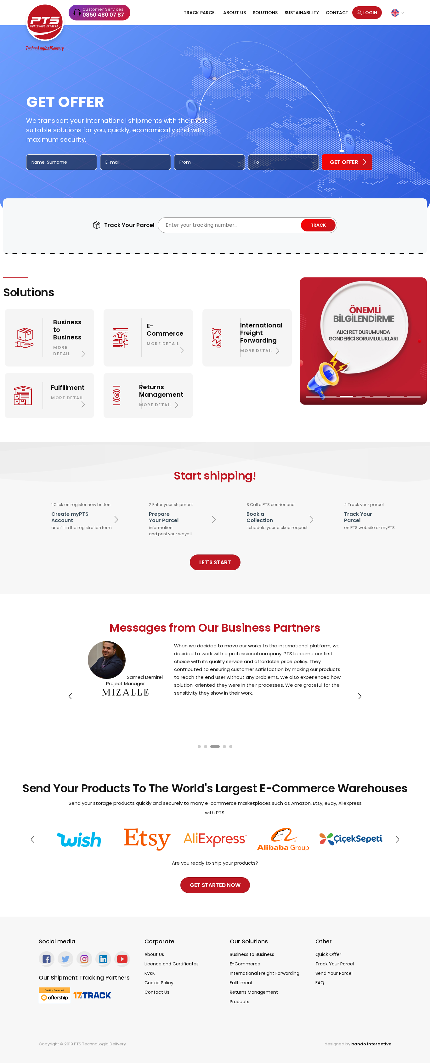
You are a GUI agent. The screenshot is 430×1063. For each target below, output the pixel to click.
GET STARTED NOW (215, 885)
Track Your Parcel (334, 964)
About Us (154, 954)
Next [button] (360, 696)
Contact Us (156, 992)
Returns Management (254, 992)
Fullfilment (241, 983)
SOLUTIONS (265, 12)
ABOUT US (234, 12)
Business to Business (252, 954)
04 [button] (363, 396)
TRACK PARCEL (200, 12)
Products (239, 1001)
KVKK (149, 973)
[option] (363, 341)
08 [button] (334, 397)
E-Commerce (245, 964)
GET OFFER (344, 162)
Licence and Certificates (171, 964)
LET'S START (215, 562)
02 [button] (330, 396)
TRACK (318, 225)
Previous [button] (70, 696)
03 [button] (346, 396)
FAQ (319, 983)
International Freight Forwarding (264, 973)
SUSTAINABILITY (302, 12)
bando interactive (371, 1044)
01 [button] (313, 396)
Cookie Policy (158, 983)
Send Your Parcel (334, 973)
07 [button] (414, 396)
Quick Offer (328, 954)
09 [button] (393, 397)
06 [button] (397, 396)
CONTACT (337, 12)
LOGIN (370, 12)
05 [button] (380, 396)
